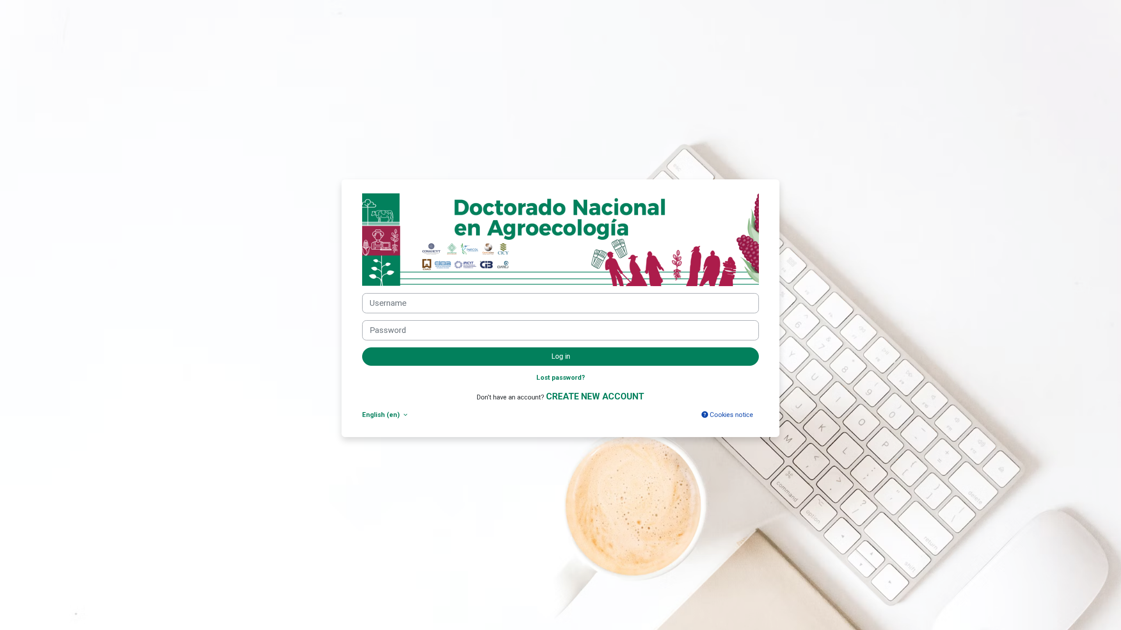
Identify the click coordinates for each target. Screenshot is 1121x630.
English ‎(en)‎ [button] (382, 415)
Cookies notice (730, 415)
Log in (560, 356)
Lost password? (560, 378)
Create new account (595, 396)
